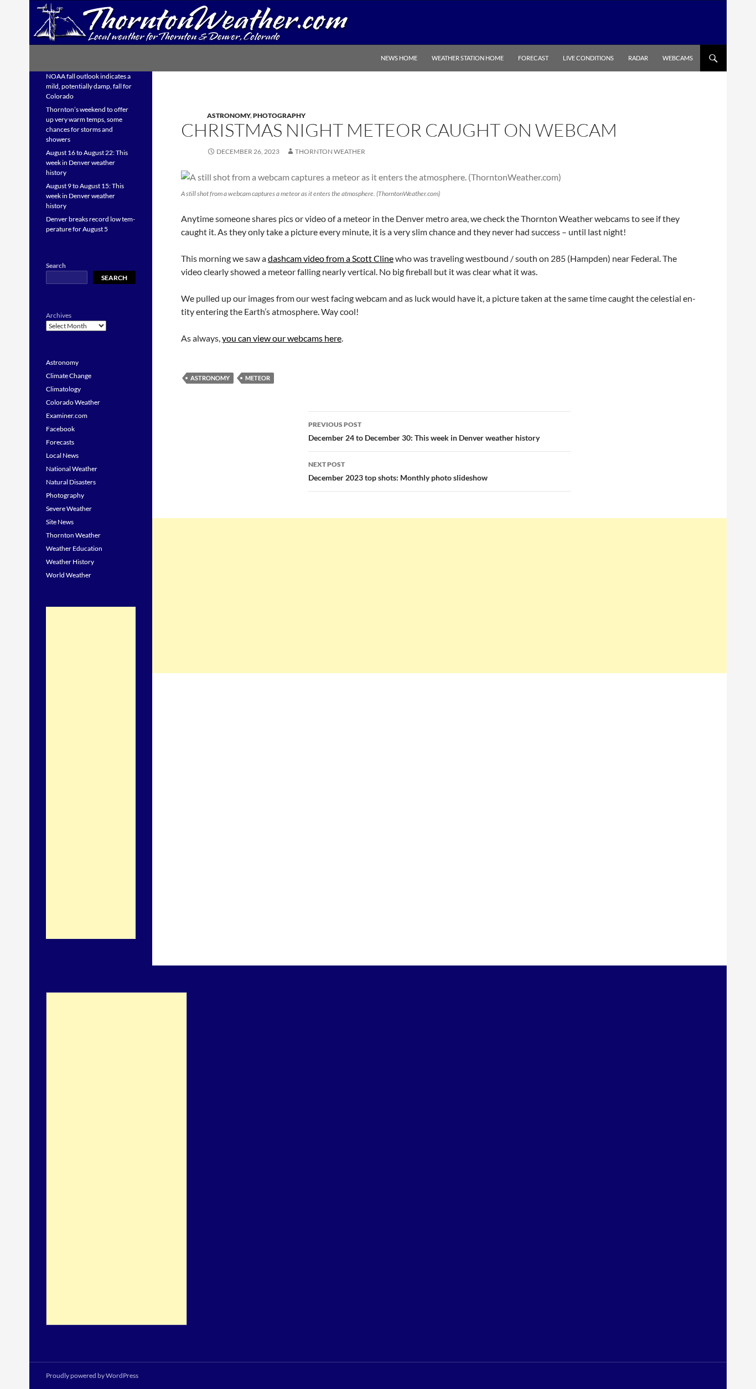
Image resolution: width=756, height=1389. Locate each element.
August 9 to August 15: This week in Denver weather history (85, 196)
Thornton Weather (330, 151)
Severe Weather (69, 508)
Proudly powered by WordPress (92, 1375)
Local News (62, 455)
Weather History (70, 561)
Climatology (63, 389)
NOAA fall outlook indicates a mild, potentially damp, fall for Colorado (89, 86)
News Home (399, 57)
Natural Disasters (71, 482)
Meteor (257, 377)
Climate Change (68, 375)
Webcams (677, 57)
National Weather (71, 468)
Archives (58, 315)
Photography (279, 115)
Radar (638, 57)
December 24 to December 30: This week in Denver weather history (424, 431)
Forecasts (60, 442)
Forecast (533, 57)
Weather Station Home (468, 57)
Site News (60, 522)
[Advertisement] (439, 595)
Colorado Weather (73, 402)
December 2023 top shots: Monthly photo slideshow (398, 471)
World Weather (68, 575)
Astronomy (228, 115)
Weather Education (74, 548)
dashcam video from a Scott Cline (330, 258)
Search (56, 265)
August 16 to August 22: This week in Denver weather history (87, 162)
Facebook (60, 429)
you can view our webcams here (281, 338)
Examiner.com (66, 415)
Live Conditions (588, 57)
